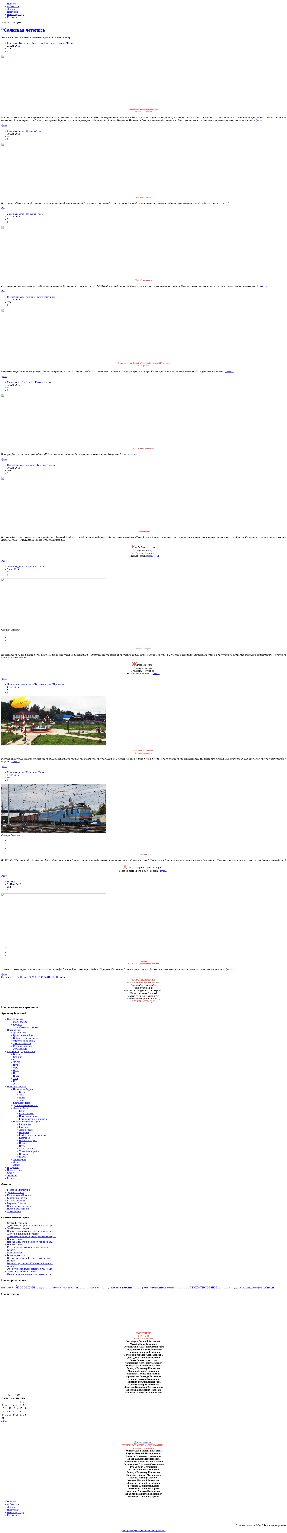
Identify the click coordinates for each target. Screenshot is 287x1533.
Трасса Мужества (22, 1043)
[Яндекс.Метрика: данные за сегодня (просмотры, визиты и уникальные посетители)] (143, 1442)
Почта (22, 1146)
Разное (10, 1178)
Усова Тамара (14, 1211)
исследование (70, 1287)
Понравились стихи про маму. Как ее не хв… (30, 1242)
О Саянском (13, 6)
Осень (22, 1097)
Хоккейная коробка (29, 1151)
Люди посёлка (20, 1108)
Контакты (12, 17)
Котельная (24, 1138)
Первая (23, 977)
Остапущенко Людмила (19, 1206)
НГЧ (15, 1065)
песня (127, 1287)
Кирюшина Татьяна (35, 465)
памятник (116, 1287)
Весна (22, 1092)
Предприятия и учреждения (27, 1121)
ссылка (186, 1288)
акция (3, 1288)
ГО (14, 1059)
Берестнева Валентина (18, 43)
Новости (11, 3)
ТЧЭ (15, 1078)
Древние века (20, 1032)
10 (30, 977)
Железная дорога (15, 131)
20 (33, 977)
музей (102, 1288)
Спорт (10, 1173)
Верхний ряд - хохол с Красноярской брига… (30, 1263)
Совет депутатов (27, 1148)
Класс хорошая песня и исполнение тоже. (28, 1247)
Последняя (61, 977)
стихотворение (203, 1287)
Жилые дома (13, 382)
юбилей (268, 1287)
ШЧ (15, 1081)
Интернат (24, 1132)
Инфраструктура (15, 14)
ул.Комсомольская (41, 382)
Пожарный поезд (34, 131)
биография (25, 1287)
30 (35, 977)
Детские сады (26, 1129)
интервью (56, 1288)
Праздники (59, 684)
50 (53, 977)
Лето (21, 1094)
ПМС (16, 1070)
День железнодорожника (20, 684)
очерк (108, 1288)
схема (220, 1288)
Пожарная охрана (28, 1140)
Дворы (16, 1162)
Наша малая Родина (23, 1089)
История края (14, 1030)
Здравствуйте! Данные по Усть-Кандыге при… (31, 1225)
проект (144, 1287)
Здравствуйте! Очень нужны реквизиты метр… (31, 1236)
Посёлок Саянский (16, 1086)
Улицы (16, 1164)
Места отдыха (20, 1022)
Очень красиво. (15, 1252)
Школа (70, 43)
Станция (17, 1057)
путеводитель (158, 1287)
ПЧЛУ (16, 1075)
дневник (49, 1288)
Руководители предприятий (33, 1119)
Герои (22, 1111)
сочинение (179, 1288)
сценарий (226, 1288)
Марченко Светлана (17, 1203)
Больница (24, 1127)
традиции (235, 1288)
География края (15, 297)
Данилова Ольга (15, 1192)
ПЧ (14, 1073)
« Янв (4, 1421)
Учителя (61, 43)
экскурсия (257, 1288)
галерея (40, 1287)
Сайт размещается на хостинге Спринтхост (143, 1530)
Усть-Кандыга (20, 1049)
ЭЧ (14, 1084)
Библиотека (25, 1124)
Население (12, 11)
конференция (84, 1288)
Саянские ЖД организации (21, 1051)
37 (39, 977)
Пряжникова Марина (18, 1208)
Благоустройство (21, 1102)
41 (49, 977)
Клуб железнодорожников (32, 1135)
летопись (95, 1287)
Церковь (11, 881)
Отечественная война (24, 1040)
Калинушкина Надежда (19, 1195)
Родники (29, 297)
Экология (12, 1175)
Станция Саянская (22, 1046)
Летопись (12, 9)
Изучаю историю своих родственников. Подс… (31, 1231)
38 (42, 977)
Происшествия (14, 1170)
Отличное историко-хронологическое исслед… (31, 1274)
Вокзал (16, 1054)
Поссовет (24, 1143)
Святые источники (45, 297)
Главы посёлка (26, 1113)
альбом (10, 1287)
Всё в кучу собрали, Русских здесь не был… (29, 1258)
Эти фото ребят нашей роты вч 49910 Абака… (30, 1268)
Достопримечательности (25, 1105)
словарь (170, 1288)
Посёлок (26, 382)
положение (136, 1288)
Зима (21, 1100)
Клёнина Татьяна (16, 1200)
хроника (246, 1287)
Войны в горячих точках (25, 1038)
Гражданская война (23, 1035)
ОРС (15, 1067)
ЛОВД (16, 1062)
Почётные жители (28, 1116)
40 (46, 977)
